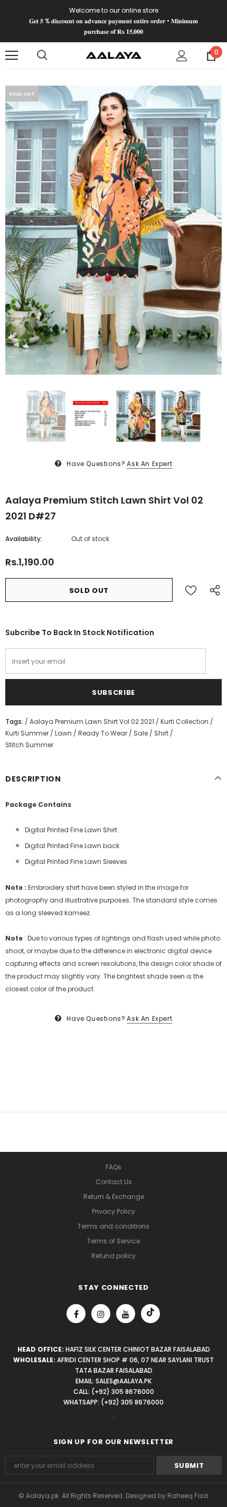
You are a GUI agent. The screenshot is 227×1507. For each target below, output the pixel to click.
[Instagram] (100, 1313)
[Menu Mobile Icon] (11, 55)
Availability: (23, 538)
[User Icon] (181, 55)
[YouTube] (125, 1313)
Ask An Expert (149, 463)
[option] (113, 230)
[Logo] (113, 54)
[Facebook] (76, 1313)
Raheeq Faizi (188, 1495)
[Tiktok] (150, 1313)
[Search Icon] (42, 55)
